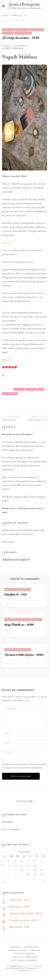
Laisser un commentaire (13, 48)
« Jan (4, 882)
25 (22, 874)
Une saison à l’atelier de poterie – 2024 (23, 655)
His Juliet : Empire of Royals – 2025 (25, 913)
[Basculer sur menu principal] (3, 6)
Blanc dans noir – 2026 (19, 927)
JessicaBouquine (24, 4)
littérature (31, 389)
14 (41, 865)
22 (3, 874)
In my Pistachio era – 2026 (19, 625)
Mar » (44, 882)
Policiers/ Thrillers (24, 954)
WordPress (32, 970)
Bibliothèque (9, 30)
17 (16, 869)
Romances (7, 33)
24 (16, 874)
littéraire (18, 389)
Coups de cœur (36, 30)
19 (28, 869)
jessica (8, 46)
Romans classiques (22, 33)
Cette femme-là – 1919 (15, 594)
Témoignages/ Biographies (24, 957)
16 (9, 869)
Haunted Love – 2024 (19, 900)
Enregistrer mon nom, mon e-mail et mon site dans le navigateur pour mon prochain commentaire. (23, 766)
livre (41, 389)
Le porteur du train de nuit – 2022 (23, 920)
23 (9, 874)
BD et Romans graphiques (24, 960)
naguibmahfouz (10, 393)
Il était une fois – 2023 (19, 906)
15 (3, 869)
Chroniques (22, 30)
